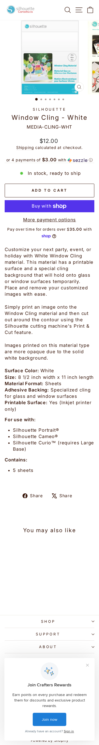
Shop (48, 621)
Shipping (25, 147)
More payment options (49, 219)
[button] (49, 160)
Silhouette (50, 109)
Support (48, 634)
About (48, 647)
